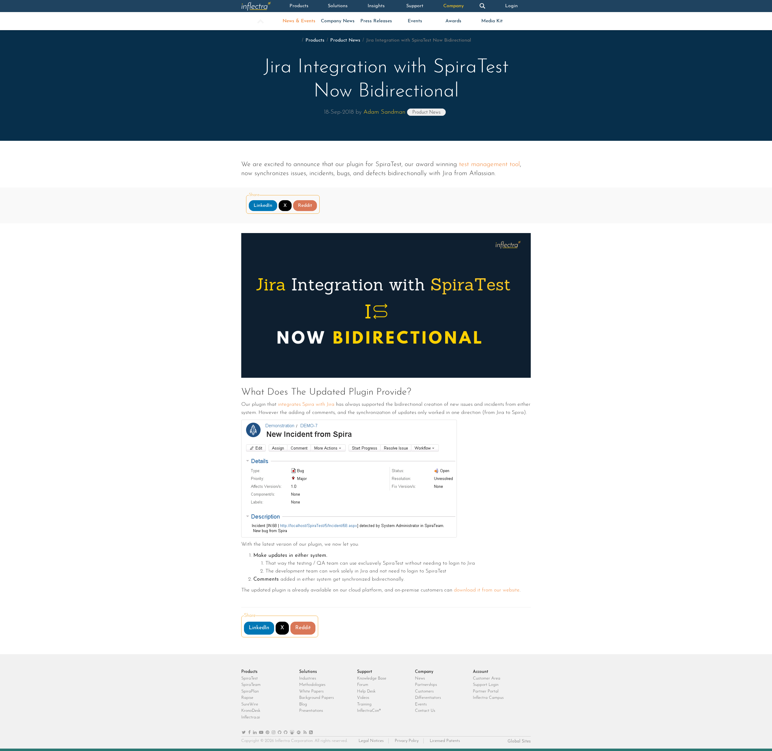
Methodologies (312, 685)
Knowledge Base (371, 678)
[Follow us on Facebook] (249, 732)
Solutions (338, 6)
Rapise (247, 698)
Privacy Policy (407, 741)
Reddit (305, 205)
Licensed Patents (445, 741)
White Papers (311, 691)
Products (299, 6)
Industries (307, 678)
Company (453, 6)
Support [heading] (364, 672)
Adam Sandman (384, 112)
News (420, 678)
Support (414, 6)
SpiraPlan (250, 691)
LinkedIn (263, 205)
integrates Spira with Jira (306, 404)
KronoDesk (250, 710)
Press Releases (376, 21)
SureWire (249, 704)
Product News (345, 40)
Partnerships (426, 685)
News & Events (299, 21)
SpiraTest (249, 678)
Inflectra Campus (488, 698)
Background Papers (316, 698)
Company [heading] (424, 672)
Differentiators (428, 698)
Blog (303, 704)
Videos (363, 698)
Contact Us (425, 710)
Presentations (311, 710)
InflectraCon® (369, 710)
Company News (338, 21)
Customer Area (486, 678)
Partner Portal (485, 691)
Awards (453, 21)
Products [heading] (249, 672)
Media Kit (492, 21)
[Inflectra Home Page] (260, 6)
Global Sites (519, 741)
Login (511, 6)
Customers (424, 691)
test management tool (489, 164)
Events (415, 21)
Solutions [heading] (308, 672)
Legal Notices (371, 741)
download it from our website (487, 590)
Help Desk (366, 691)
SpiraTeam (251, 685)
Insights (376, 6)
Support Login (485, 685)
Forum (362, 685)
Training (364, 704)
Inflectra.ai (250, 717)
